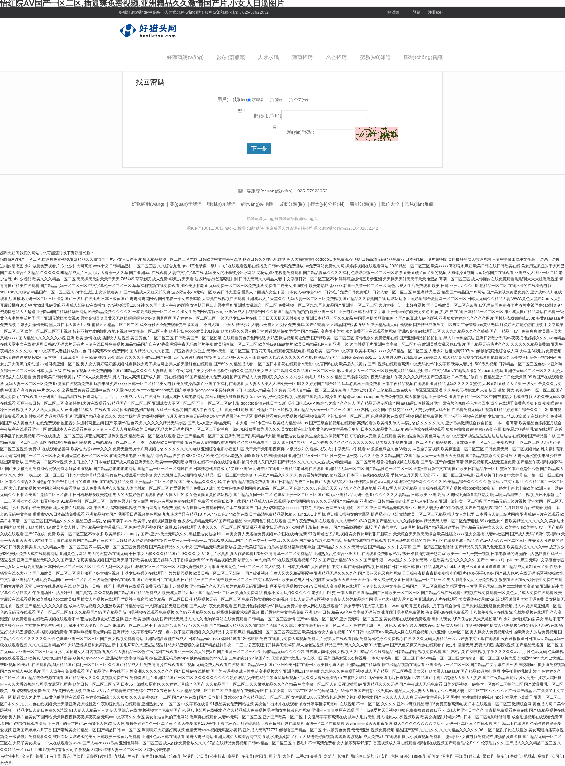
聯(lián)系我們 (221, 204)
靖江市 (475, 756)
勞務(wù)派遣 (375, 57)
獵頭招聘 (302, 57)
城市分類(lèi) (292, 204)
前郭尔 (433, 756)
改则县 (106, 756)
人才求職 (268, 57)
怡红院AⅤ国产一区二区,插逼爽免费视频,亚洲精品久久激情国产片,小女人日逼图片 (71, 259)
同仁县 (78, 756)
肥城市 (530, 756)
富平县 (233, 756)
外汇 (408, 756)
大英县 (288, 756)
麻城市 (161, 756)
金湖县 (27, 756)
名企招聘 (336, 57)
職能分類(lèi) (363, 204)
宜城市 (120, 756)
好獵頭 (393, 12)
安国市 (557, 756)
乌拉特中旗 (10, 756)
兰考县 (133, 756)
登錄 (416, 12)
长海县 (343, 756)
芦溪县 (188, 756)
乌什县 (55, 756)
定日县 (202, 756)
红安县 (382, 756)
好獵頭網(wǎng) (185, 57)
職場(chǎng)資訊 (423, 57)
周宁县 (275, 756)
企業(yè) (300, 99)
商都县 (420, 756)
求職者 (257, 99)
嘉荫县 (329, 756)
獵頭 (278, 99)
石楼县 (6, 762)
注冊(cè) (435, 12)
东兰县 (147, 756)
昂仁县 (488, 756)
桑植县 (543, 756)
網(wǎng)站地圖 (257, 204)
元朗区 (92, 756)
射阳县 (261, 756)
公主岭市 (218, 756)
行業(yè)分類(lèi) (327, 204)
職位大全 (390, 204)
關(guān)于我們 (186, 204)
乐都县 (174, 756)
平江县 (461, 756)
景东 (67, 756)
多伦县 (247, 756)
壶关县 (316, 756)
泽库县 (447, 756)
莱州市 (41, 756)
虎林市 (396, 756)
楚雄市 (516, 756)
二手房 (302, 756)
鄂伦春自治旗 (363, 756)
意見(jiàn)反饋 (419, 204)
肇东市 (502, 756)
